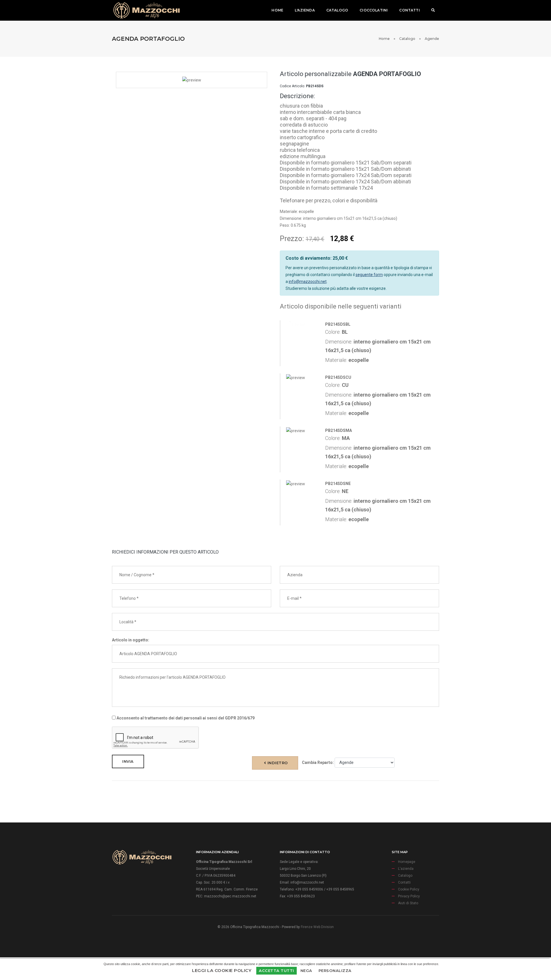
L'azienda (305, 10)
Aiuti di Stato (408, 903)
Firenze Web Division (317, 927)
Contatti (409, 10)
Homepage (406, 862)
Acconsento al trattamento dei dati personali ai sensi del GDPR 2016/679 (185, 718)
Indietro (277, 762)
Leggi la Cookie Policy (221, 970)
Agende (432, 38)
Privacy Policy (409, 896)
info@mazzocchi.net (308, 281)
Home (277, 10)
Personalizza (335, 970)
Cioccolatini (374, 10)
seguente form (369, 274)
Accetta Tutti (276, 970)
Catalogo (337, 10)
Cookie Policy (408, 889)
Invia (128, 761)
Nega (306, 970)
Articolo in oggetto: (130, 640)
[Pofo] (146, 10)
